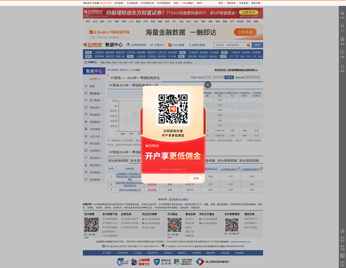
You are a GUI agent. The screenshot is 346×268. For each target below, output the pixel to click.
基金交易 (255, 3)
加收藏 (96, 3)
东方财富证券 (147, 3)
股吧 (199, 3)
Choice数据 (188, 3)
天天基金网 (132, 3)
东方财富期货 (163, 3)
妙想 (176, 3)
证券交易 (243, 3)
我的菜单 (231, 3)
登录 (221, 3)
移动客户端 (105, 3)
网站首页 (87, 3)
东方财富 (118, 3)
